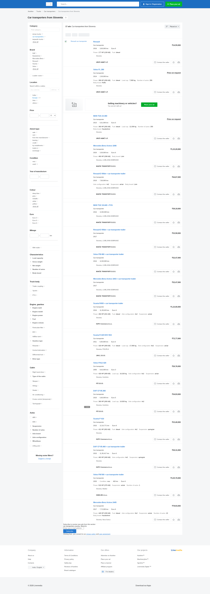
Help (29, 559)
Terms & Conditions (71, 555)
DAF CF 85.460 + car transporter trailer (109, 447)
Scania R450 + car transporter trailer (108, 303)
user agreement (104, 534)
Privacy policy (69, 559)
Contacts (31, 563)
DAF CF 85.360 (99, 391)
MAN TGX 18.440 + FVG (103, 205)
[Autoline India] (35, 4)
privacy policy (91, 534)
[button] (174, 62)
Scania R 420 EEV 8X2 (102, 335)
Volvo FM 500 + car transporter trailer (108, 475)
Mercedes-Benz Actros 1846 (104, 146)
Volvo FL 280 (98, 69)
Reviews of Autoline (71, 566)
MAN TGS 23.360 (100, 116)
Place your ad (149, 105)
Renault (96, 42)
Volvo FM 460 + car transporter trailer (108, 254)
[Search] (59, 4)
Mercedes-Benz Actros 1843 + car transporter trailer (114, 279)
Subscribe (69, 531)
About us (31, 555)
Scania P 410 (98, 419)
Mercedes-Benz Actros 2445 (104, 502)
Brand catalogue (70, 570)
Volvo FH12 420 (99, 363)
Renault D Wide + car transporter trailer (109, 174)
